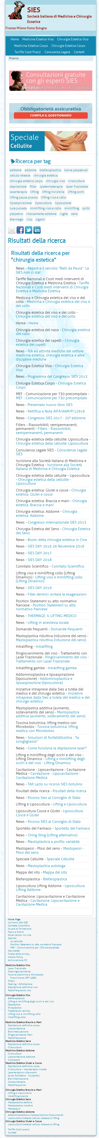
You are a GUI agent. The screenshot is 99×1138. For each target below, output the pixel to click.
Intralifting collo (17, 1017)
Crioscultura (14, 1047)
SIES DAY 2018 (40, 559)
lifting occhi (76, 192)
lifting (34, 192)
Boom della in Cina (57, 539)
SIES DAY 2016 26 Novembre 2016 (56, 546)
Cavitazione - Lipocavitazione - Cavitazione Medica (48, 775)
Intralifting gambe (62, 668)
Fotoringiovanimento (19, 971)
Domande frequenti (66, 629)
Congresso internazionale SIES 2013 (57, 522)
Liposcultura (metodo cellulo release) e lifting (33, 1118)
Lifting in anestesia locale (48, 622)
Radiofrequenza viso (19, 990)
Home (15, 39)
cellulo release (20, 176)
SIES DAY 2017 (40, 553)
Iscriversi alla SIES (18, 922)
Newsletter (14, 950)
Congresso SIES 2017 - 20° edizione (57, 418)
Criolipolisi (14, 1059)
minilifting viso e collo (45, 208)
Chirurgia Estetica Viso (72, 39)
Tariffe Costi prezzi (18, 1129)
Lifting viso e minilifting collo (24, 1014)
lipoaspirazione (21, 203)
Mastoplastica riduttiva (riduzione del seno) (51, 640)
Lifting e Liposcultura (70, 804)
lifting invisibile (53, 192)
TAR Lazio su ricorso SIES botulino (55, 784)
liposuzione (63, 203)
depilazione (18, 187)
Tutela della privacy (19, 953)
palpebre (16, 214)
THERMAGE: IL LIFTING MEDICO (52, 615)
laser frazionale (77, 187)
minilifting (71, 208)
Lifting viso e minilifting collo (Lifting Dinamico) (49, 579)
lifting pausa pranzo (24, 197)
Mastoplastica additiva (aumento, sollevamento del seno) (50, 714)
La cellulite (16, 941)
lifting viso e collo (53, 197)
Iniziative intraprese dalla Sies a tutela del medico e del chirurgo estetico (53, 697)
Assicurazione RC (17, 960)
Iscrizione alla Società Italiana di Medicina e (49, 466)
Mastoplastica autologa (46, 865)
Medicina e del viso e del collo (53, 303)
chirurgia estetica (46, 176)
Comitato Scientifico (68, 566)
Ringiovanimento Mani (20, 1034)
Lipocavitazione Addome (21, 1056)
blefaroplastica (50, 170)
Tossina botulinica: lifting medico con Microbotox (47, 728)
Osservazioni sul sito (19, 935)
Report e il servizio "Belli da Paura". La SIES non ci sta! (52, 270)
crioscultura (76, 181)
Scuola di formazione (19, 928)
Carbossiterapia (16, 1081)
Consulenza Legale (57, 52)
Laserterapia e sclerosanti (22, 1072)
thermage (16, 219)
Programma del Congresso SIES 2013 (57, 376)
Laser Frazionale (17, 968)
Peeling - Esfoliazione (20, 984)
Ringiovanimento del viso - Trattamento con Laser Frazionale (52, 659)
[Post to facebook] (20, 233)
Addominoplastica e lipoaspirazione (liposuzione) (44, 680)
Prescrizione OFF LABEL (23, 977)
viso (29, 219)
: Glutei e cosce (51, 492)
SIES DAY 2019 (40, 587)
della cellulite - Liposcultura (43, 481)
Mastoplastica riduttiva (20, 1105)
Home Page (14, 919)
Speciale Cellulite (60, 859)
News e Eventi (16, 931)
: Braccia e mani (51, 502)
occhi (86, 208)
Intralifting (44, 646)
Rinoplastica (14, 1007)
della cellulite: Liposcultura (52, 443)
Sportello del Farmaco (72, 828)
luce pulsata (18, 208)
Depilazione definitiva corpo (24, 1025)
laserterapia (18, 192)
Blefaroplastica (55, 879)
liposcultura (43, 203)
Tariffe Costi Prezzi (28, 52)
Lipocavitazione (16, 1028)
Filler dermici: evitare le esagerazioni (57, 594)
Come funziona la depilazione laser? (57, 748)
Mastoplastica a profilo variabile (54, 841)
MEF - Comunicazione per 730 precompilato (51, 398)
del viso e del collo (45, 316)
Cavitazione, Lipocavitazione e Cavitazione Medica (48, 902)
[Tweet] (28, 233)
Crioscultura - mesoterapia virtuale (27, 1069)
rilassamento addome (41, 214)
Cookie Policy (15, 957)
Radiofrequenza (17, 1037)
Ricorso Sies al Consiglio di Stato (54, 797)
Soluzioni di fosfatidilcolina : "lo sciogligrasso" (47, 739)
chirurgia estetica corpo (26, 181)
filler (33, 187)
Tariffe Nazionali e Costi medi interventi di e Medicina (52, 287)
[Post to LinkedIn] (37, 233)
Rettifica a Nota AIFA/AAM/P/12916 (56, 411)
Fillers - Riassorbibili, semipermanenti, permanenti (43, 430)
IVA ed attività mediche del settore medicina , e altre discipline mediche (50, 355)
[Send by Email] (12, 233)
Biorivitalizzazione (18, 1031)
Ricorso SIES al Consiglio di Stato (54, 821)
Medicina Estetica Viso (38, 39)
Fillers (11, 980)
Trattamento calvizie (19, 1010)
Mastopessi (14, 1108)
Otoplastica (14, 1004)
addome (15, 170)
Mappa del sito (55, 872)
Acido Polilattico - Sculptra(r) (24, 1075)
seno (74, 214)
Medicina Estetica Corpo (31, 46)
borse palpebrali (76, 170)
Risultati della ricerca (69, 791)
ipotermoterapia (51, 187)
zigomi (40, 219)
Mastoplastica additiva (20, 1102)
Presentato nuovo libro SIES (50, 404)
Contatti (79, 52)
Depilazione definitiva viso (23, 987)
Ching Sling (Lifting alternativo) (52, 835)
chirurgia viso (55, 181)
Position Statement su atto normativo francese (46, 607)
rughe (64, 214)
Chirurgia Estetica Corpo (68, 46)
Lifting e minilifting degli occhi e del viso (31, 1001)
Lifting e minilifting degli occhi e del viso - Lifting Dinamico (50, 760)
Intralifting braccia (18, 1096)
